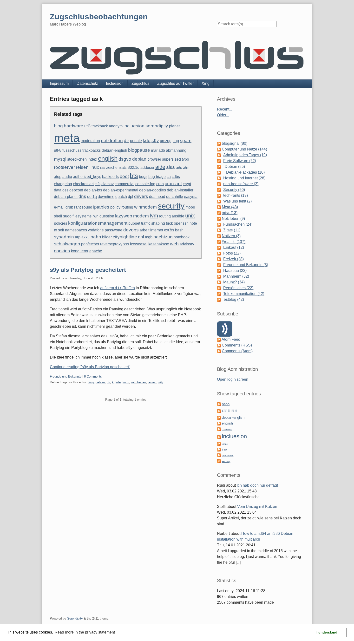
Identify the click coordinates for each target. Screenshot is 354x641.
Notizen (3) (231, 236)
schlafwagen (67, 243)
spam (185, 140)
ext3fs (169, 230)
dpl (130, 197)
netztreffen (112, 140)
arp (77, 237)
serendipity (156, 125)
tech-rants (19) (235, 195)
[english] (219, 423)
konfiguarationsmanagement (97, 223)
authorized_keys (87, 177)
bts (134, 175)
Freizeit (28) (233, 259)
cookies (62, 250)
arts (179, 167)
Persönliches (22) (238, 288)
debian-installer (180, 190)
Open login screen (232, 379)
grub (69, 207)
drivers (141, 196)
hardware (73, 125)
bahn (96, 236)
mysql (60, 159)
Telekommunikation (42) (243, 294)
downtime (106, 197)
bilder (107, 237)
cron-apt (173, 183)
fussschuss (71, 150)
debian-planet (66, 197)
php (175, 141)
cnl (141, 236)
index (92, 159)
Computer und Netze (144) (244, 149)
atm (186, 167)
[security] (219, 461)
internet (156, 230)
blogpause (139, 150)
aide (160, 167)
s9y (155, 140)
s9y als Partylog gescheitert (88, 270)
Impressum (59, 83)
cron (160, 184)
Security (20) (234, 190)
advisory (187, 244)
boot (124, 176)
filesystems (82, 216)
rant (77, 207)
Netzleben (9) (233, 218)
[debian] (219, 411)
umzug (165, 141)
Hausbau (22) (235, 270)
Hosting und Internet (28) (244, 178)
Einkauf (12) (233, 247)
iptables (101, 206)
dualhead (157, 197)
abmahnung (176, 150)
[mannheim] (219, 455)
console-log (145, 184)
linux (94, 167)
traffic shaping (153, 223)
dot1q (92, 197)
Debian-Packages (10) (245, 172)
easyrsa (190, 197)
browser (154, 159)
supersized (171, 159)
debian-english (114, 150)
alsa (170, 167)
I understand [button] (326, 632)
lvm (154, 216)
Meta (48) (230, 207)
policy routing (121, 207)
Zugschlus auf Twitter (175, 83)
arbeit (144, 230)
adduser (147, 167)
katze (225, 444)
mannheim (227, 455)
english (108, 158)
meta (67, 138)
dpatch (121, 197)
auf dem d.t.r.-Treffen (117, 288)
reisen (82, 167)
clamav (107, 184)
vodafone (96, 230)
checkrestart (83, 184)
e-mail (59, 207)
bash (179, 230)
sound (87, 207)
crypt (187, 184)
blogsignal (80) (234, 143)
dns (82, 196)
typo (185, 159)
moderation (90, 141)
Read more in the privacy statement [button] (85, 632)
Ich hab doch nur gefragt (257, 485)
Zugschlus (140, 83)
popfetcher (90, 244)
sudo (67, 216)
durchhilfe (174, 197)
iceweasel (138, 244)
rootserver (64, 167)
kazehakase (158, 244)
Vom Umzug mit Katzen (257, 506)
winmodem (145, 206)
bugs (143, 177)
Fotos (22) (232, 253)
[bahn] (219, 404)
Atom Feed (231, 339)
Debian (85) (235, 166)
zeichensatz (116, 167)
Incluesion (115, 83)
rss (102, 167)
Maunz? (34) (234, 282)
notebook (182, 237)
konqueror (79, 251)
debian (139, 159)
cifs (97, 184)
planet (174, 126)
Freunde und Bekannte (65, 376)
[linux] (219, 449)
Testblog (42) (233, 299)
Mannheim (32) (236, 276)
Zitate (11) (231, 230)
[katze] (219, 443)
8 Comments (93, 376)
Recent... (224, 109)
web (174, 243)
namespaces (76, 230)
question (106, 216)
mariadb (158, 150)
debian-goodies (152, 190)
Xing (206, 83)
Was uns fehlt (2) (237, 201)
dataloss (61, 190)
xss (126, 244)
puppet (134, 223)
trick (169, 223)
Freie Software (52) (239, 161)
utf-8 (57, 150)
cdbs (176, 177)
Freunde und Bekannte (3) (245, 265)
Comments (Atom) (237, 351)
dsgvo (124, 159)
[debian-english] (219, 417)
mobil (190, 207)
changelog (63, 184)
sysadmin (64, 236)
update (136, 141)
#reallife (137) (233, 242)
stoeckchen (77, 159)
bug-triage (157, 177)
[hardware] (219, 429)
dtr (126, 140)
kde (147, 140)
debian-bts (93, 190)
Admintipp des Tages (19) (245, 155)
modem (141, 215)
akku (85, 237)
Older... (223, 115)
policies (60, 223)
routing (165, 216)
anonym (116, 126)
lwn (95, 216)
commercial (124, 184)
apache (95, 251)
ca (169, 177)
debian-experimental (120, 190)
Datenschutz (87, 83)
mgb (148, 237)
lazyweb (123, 215)
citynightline (125, 236)
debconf (76, 190)
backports (110, 177)
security (171, 206)
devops (131, 229)
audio (67, 177)
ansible (178, 216)
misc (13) (229, 213)
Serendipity (75, 618)
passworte (113, 230)
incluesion (134, 125)
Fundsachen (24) (237, 224)
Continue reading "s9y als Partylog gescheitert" (90, 367)
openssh (181, 223)
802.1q (133, 167)
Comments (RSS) (237, 345)
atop (57, 177)
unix (190, 216)
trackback (100, 126)
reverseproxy (111, 244)
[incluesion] (219, 437)
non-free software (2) (240, 184)
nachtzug (163, 236)
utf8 (87, 126)
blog (58, 125)
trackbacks (91, 150)
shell (58, 216)
